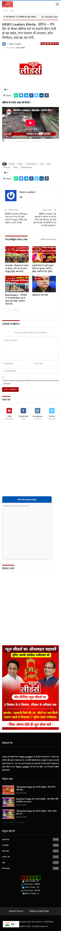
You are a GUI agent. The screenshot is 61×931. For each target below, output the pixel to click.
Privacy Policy (16, 911)
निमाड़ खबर (6, 868)
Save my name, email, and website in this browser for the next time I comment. (31, 382)
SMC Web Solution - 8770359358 (40, 922)
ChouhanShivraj (31, 164)
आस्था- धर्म (6, 857)
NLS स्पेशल (11, 249)
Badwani (12, 164)
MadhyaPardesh (26, 167)
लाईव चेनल (55, 43)
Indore (49, 164)
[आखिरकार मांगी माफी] (44, 284)
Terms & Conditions (39, 911)
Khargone (7, 167)
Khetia (15, 167)
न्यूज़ (42, 43)
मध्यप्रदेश (5, 845)
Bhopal (20, 164)
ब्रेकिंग (48, 43)
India (41, 164)
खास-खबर (38, 279)
